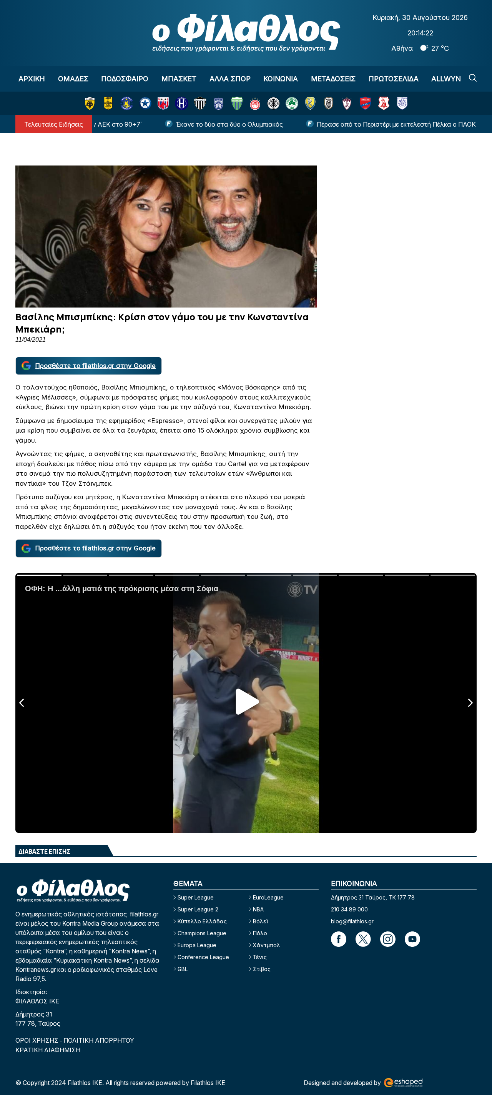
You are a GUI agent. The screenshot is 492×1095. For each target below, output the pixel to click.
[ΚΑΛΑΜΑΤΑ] (200, 103)
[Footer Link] (338, 939)
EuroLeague (268, 897)
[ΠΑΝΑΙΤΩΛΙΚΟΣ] (310, 103)
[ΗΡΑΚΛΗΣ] (181, 103)
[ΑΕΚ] (89, 103)
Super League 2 (198, 909)
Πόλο (260, 933)
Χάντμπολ (266, 945)
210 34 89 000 (349, 909)
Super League (196, 897)
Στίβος (262, 969)
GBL (183, 969)
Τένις (260, 957)
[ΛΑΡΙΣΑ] (347, 103)
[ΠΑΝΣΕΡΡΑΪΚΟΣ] (384, 103)
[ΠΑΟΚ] (329, 103)
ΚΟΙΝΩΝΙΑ (280, 79)
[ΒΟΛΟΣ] (163, 103)
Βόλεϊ (260, 921)
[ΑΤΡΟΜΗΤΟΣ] (145, 103)
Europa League (197, 945)
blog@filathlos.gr (352, 921)
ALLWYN (446, 79)
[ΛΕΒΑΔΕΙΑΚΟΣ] (237, 103)
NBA (258, 909)
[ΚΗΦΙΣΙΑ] (218, 103)
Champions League (202, 933)
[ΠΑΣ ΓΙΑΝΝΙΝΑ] (402, 103)
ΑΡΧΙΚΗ (31, 79)
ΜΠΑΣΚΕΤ (178, 79)
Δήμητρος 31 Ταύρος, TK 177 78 (373, 897)
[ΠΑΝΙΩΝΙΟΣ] (365, 103)
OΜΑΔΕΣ (73, 79)
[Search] (473, 78)
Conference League (203, 957)
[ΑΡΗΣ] (108, 103)
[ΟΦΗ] (273, 103)
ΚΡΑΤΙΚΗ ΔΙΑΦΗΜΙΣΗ (47, 1050)
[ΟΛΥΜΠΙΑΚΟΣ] (255, 103)
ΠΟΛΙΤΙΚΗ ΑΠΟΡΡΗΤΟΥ (98, 1040)
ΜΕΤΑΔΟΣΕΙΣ (333, 79)
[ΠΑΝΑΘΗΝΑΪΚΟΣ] (292, 103)
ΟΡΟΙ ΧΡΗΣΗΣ (37, 1040)
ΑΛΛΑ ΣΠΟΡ (230, 79)
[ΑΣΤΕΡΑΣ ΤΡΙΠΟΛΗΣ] (126, 103)
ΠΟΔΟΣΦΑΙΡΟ (124, 79)
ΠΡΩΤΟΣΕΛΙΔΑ (394, 79)
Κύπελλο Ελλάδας (202, 921)
